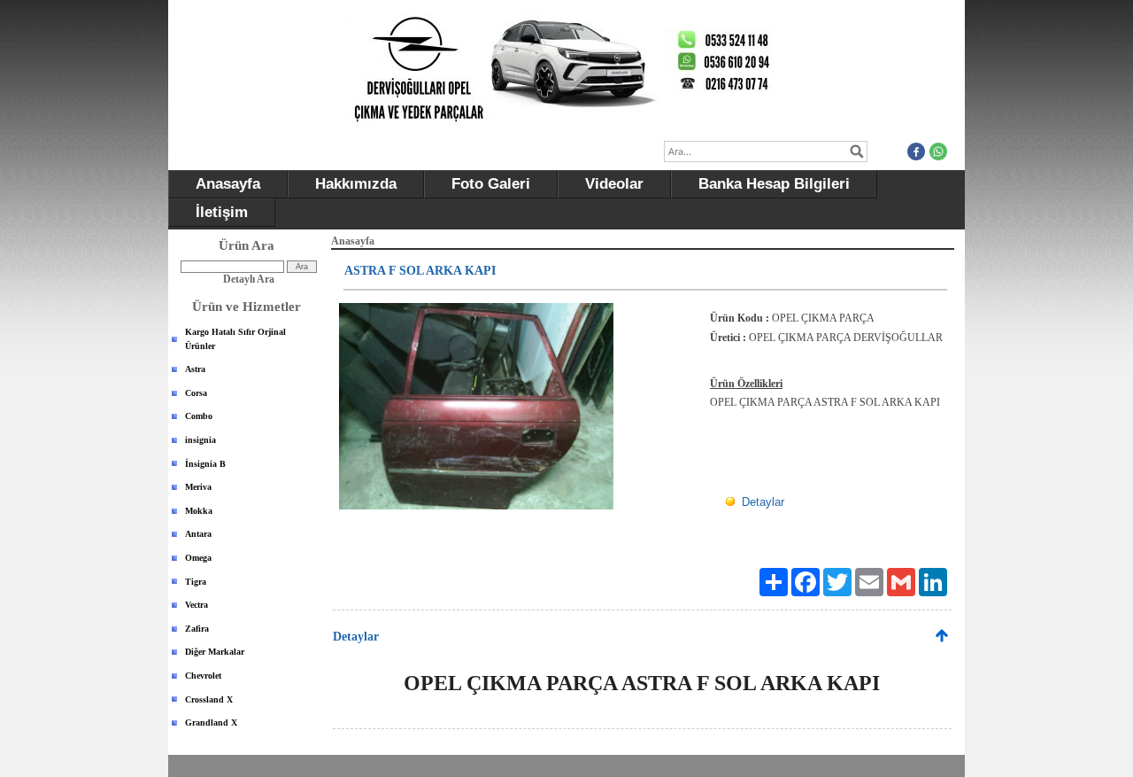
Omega (198, 558)
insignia (200, 440)
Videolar (614, 183)
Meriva (198, 487)
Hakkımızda (356, 183)
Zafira (197, 628)
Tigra (195, 582)
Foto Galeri (490, 183)
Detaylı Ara (248, 279)
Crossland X (209, 699)
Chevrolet (203, 675)
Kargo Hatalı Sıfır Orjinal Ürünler (235, 339)
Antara (198, 534)
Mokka (198, 511)
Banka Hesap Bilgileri (774, 183)
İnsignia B (205, 464)
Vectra (196, 605)
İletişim (222, 212)
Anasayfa (228, 183)
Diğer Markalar (214, 652)
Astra (195, 369)
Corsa (196, 393)
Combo (198, 416)
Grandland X (211, 722)
